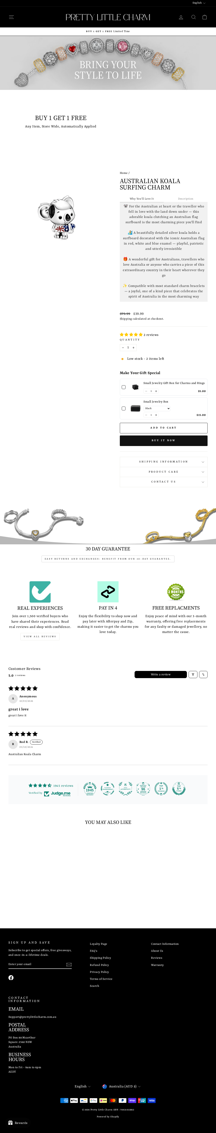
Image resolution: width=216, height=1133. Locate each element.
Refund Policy (99, 965)
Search (94, 986)
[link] (135, 387)
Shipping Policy (100, 958)
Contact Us (163, 481)
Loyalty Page (98, 944)
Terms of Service (101, 979)
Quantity (130, 339)
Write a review (161, 674)
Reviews (156, 958)
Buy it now (164, 440)
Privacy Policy (99, 972)
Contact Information (165, 944)
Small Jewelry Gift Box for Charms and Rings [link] (174, 383)
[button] (132, 335)
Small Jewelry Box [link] (156, 401)
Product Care (164, 472)
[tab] (142, 199)
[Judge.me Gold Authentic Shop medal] (125, 788)
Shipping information (163, 461)
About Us (157, 951)
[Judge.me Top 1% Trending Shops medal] (161, 788)
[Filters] (193, 674)
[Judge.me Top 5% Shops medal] (179, 788)
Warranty (157, 965)
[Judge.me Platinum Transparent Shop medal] (107, 788)
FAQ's (93, 951)
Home (124, 173)
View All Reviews (40, 636)
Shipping (126, 318)
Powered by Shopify (108, 1116)
